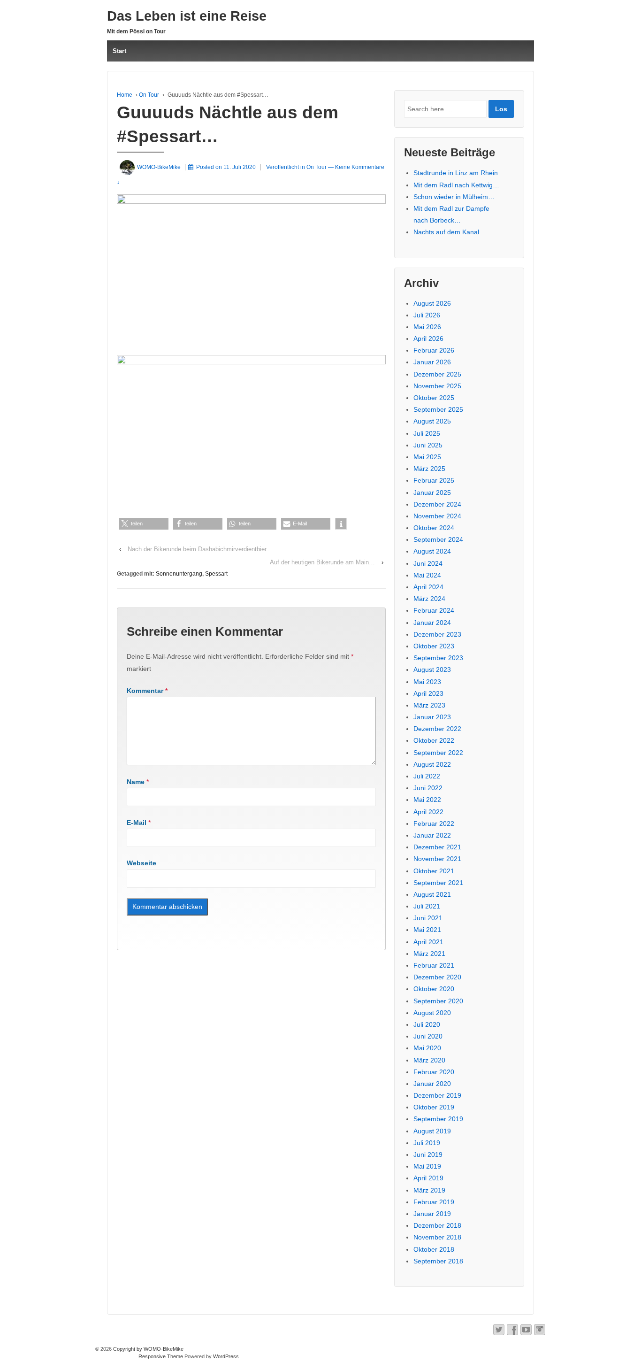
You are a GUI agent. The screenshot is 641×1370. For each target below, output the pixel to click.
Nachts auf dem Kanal (446, 232)
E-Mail (136, 822)
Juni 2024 (428, 563)
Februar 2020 (433, 1072)
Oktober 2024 (433, 527)
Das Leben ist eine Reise (187, 15)
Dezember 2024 (437, 504)
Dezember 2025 (437, 374)
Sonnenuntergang (179, 573)
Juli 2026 (426, 315)
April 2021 (428, 942)
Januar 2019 (432, 1213)
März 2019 (429, 1190)
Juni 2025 (428, 445)
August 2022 (432, 764)
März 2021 (429, 953)
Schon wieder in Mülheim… (454, 196)
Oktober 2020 (433, 989)
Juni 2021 (428, 918)
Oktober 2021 (433, 871)
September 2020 (438, 1001)
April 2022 (428, 812)
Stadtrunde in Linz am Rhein (455, 173)
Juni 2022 (428, 788)
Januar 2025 (432, 492)
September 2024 (438, 539)
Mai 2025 (427, 457)
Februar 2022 (433, 823)
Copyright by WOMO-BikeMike (147, 1349)
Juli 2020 (426, 1024)
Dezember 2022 (437, 728)
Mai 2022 (427, 799)
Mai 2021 (427, 929)
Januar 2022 (432, 835)
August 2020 (432, 1012)
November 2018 (437, 1237)
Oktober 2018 (433, 1249)
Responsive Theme (160, 1356)
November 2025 (437, 386)
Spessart (216, 573)
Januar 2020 (432, 1083)
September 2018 (438, 1261)
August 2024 (432, 551)
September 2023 (438, 658)
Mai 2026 (427, 327)
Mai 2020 (427, 1048)
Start (119, 50)
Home (124, 95)
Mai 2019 (427, 1166)
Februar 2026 (433, 350)
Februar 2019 (433, 1202)
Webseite (141, 863)
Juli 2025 (426, 433)
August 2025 (432, 421)
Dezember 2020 (437, 977)
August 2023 (432, 669)
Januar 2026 (432, 362)
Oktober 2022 (433, 740)
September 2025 (438, 409)
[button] (143, 524)
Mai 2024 (427, 575)
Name (136, 781)
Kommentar (147, 690)
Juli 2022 (426, 776)
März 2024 (429, 598)
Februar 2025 (433, 480)
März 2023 (429, 705)
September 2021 (438, 882)
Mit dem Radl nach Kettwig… (456, 185)
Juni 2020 (428, 1036)
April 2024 (428, 587)
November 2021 (437, 858)
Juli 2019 (426, 1143)
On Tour (149, 95)
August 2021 (432, 894)
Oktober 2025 (433, 397)
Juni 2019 (428, 1154)
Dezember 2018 (437, 1225)
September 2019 (438, 1119)
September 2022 (438, 752)
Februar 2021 (433, 965)
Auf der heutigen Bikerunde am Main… (322, 562)
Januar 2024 (432, 622)
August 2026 (432, 303)
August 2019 (432, 1131)
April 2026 (428, 338)
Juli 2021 (426, 906)
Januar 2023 (432, 717)
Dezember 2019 (437, 1095)
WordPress (226, 1356)
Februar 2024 (433, 610)
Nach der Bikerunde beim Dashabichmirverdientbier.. (199, 549)
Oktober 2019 (433, 1107)
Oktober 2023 (433, 646)
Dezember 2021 (437, 847)
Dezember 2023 (437, 634)
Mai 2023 (427, 681)
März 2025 (429, 468)
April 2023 (428, 693)
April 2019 (428, 1178)
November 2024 (437, 516)
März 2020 (429, 1060)
